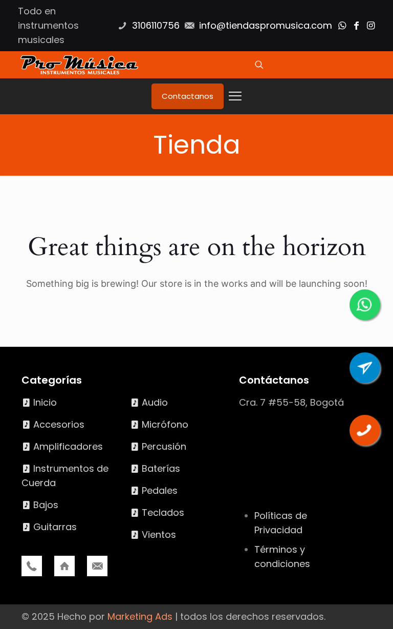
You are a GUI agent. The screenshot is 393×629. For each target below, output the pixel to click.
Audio (155, 402)
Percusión (164, 446)
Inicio (45, 402)
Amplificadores (68, 446)
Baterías (161, 468)
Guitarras (55, 526)
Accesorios (58, 424)
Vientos (159, 534)
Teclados (163, 512)
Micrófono (165, 424)
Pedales (160, 490)
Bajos (45, 504)
